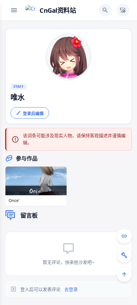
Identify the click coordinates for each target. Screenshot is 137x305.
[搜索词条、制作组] (105, 10)
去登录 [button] (71, 289)
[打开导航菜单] (14, 10)
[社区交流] (124, 236)
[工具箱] (124, 255)
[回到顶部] (124, 274)
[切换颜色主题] (123, 10)
